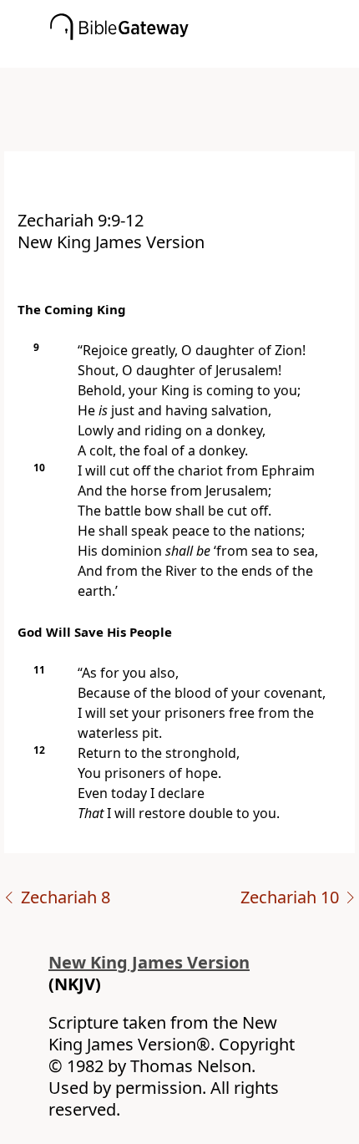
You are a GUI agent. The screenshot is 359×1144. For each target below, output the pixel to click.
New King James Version (149, 962)
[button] (204, 56)
